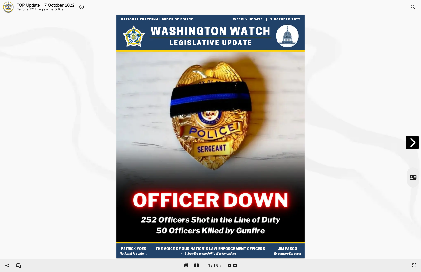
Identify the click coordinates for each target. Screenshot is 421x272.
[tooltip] (18, 265)
